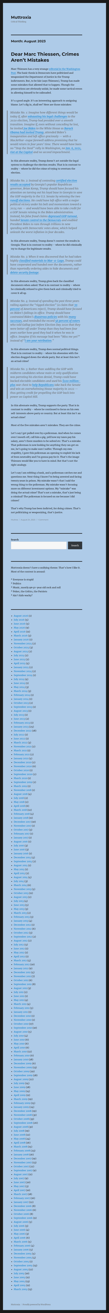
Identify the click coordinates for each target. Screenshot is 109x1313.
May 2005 (19, 1281)
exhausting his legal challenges (47, 116)
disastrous (40, 316)
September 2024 (23, 675)
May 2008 (19, 1138)
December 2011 (22, 972)
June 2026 (19, 623)
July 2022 (19, 734)
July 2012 (19, 944)
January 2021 (21, 758)
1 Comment (43, 520)
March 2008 (20, 1146)
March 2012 (20, 960)
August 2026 (21, 615)
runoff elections (20, 200)
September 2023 (23, 706)
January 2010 (21, 1059)
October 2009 (21, 1071)
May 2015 (19, 869)
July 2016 (19, 845)
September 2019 (23, 782)
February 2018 (22, 813)
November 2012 (22, 928)
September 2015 (23, 861)
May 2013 (19, 908)
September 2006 (23, 1218)
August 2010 (21, 1031)
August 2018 (21, 794)
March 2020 (20, 778)
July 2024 (19, 679)
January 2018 (21, 817)
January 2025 (21, 667)
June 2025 (19, 659)
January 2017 (21, 837)
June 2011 (19, 996)
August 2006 (21, 1221)
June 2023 (19, 718)
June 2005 (19, 1277)
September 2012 (23, 936)
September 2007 (23, 1170)
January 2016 (21, 853)
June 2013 (19, 905)
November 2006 (23, 1210)
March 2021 (20, 750)
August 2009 (21, 1079)
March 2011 (20, 1004)
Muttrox (14, 520)
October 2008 (21, 1118)
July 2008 (19, 1130)
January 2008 (21, 1154)
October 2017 (21, 829)
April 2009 (20, 1095)
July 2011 (18, 992)
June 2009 (19, 1087)
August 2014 (21, 877)
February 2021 (22, 754)
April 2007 (19, 1190)
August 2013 (20, 897)
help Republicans (43, 385)
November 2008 (23, 1115)
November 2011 (22, 976)
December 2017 (22, 821)
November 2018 (22, 790)
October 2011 (21, 980)
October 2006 (21, 1214)
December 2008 (22, 1111)
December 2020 (22, 762)
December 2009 (23, 1063)
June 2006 (19, 1229)
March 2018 (20, 809)
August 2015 (21, 865)
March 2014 (20, 885)
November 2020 (23, 766)
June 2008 (19, 1134)
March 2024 (20, 691)
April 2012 (19, 956)
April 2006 (20, 1237)
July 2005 (19, 1273)
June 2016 (19, 849)
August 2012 (21, 940)
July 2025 (19, 655)
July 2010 (19, 1035)
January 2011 (21, 1012)
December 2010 (22, 1015)
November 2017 (22, 825)
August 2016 (21, 841)
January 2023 (21, 726)
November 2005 (23, 1257)
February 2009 (22, 1103)
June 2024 (19, 683)
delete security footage (24, 272)
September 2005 (23, 1265)
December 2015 (22, 857)
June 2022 (19, 738)
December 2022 (22, 730)
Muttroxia (21, 17)
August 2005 (21, 1269)
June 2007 (19, 1182)
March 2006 (20, 1241)
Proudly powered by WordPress (37, 1304)
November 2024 (23, 671)
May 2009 (19, 1091)
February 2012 (22, 964)
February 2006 (22, 1245)
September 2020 (23, 774)
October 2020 (21, 770)
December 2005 (22, 1253)
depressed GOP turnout (62, 216)
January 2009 (21, 1107)
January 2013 (21, 920)
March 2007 (20, 1194)
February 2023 (22, 722)
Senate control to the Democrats (40, 220)
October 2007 (21, 1166)
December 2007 (22, 1158)
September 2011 (23, 984)
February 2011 (21, 1008)
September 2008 (23, 1122)
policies (52, 316)
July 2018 (19, 798)
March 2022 (20, 742)
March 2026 (20, 635)
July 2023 (19, 714)
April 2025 (19, 663)
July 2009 (19, 1083)
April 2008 (19, 1142)
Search (15, 539)
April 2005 (19, 1285)
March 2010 (20, 1051)
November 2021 (22, 746)
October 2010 (21, 1023)
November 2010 (22, 1019)
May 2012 (19, 952)
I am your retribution (38, 340)
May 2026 (19, 627)
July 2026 (19, 619)
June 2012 (19, 948)
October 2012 (21, 932)
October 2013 (21, 893)
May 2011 (19, 1000)
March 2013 (20, 912)
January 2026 (21, 639)
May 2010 (19, 1043)
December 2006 (23, 1206)
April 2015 (19, 873)
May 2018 (19, 802)
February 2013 (22, 916)
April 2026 (20, 631)
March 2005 (20, 1289)
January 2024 (21, 699)
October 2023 (21, 702)
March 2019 (20, 786)
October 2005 (21, 1261)
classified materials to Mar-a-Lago (41, 260)
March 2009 (20, 1099)
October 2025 (21, 647)
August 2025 (21, 651)
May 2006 (19, 1233)
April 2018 (19, 805)
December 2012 (22, 924)
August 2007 (21, 1174)
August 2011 (20, 988)
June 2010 (19, 1039)
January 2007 (21, 1202)
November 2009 (23, 1067)
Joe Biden (29, 128)
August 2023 (21, 710)
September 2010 (23, 1027)
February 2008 (22, 1150)
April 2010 (19, 1047)
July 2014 (19, 881)
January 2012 (21, 968)
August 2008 (21, 1126)
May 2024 (19, 687)
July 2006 (19, 1225)
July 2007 (19, 1178)
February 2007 (22, 1198)
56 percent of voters (67, 320)
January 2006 (21, 1249)
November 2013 (22, 889)
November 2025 (23, 643)
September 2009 (23, 1075)
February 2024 (22, 695)
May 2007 (19, 1186)
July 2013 (19, 901)
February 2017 (22, 833)
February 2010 (22, 1055)
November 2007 (23, 1162)
